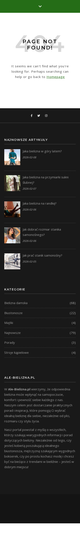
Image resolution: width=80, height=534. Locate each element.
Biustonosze (13, 313)
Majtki (8, 322)
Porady (9, 342)
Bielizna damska (16, 303)
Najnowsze (12, 333)
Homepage (56, 77)
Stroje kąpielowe (16, 352)
